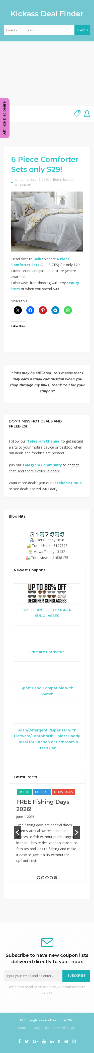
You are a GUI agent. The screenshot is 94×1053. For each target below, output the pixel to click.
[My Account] (87, 113)
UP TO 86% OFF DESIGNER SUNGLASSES (47, 613)
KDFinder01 (23, 185)
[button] (17, 832)
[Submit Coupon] (77, 113)
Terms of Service (64, 1028)
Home (22, 1028)
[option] (47, 829)
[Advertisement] (47, 73)
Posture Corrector (47, 652)
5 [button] (55, 877)
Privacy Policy (39, 1028)
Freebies (24, 792)
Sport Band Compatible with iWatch (47, 691)
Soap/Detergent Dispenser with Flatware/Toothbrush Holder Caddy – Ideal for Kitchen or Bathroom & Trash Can (47, 739)
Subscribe (76, 975)
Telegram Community (42, 465)
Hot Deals (42, 792)
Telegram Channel (43, 441)
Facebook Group (67, 482)
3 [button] (47, 877)
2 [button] (42, 877)
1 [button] (38, 877)
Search (82, 30)
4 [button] (51, 877)
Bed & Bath (61, 179)
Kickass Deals (63, 792)
